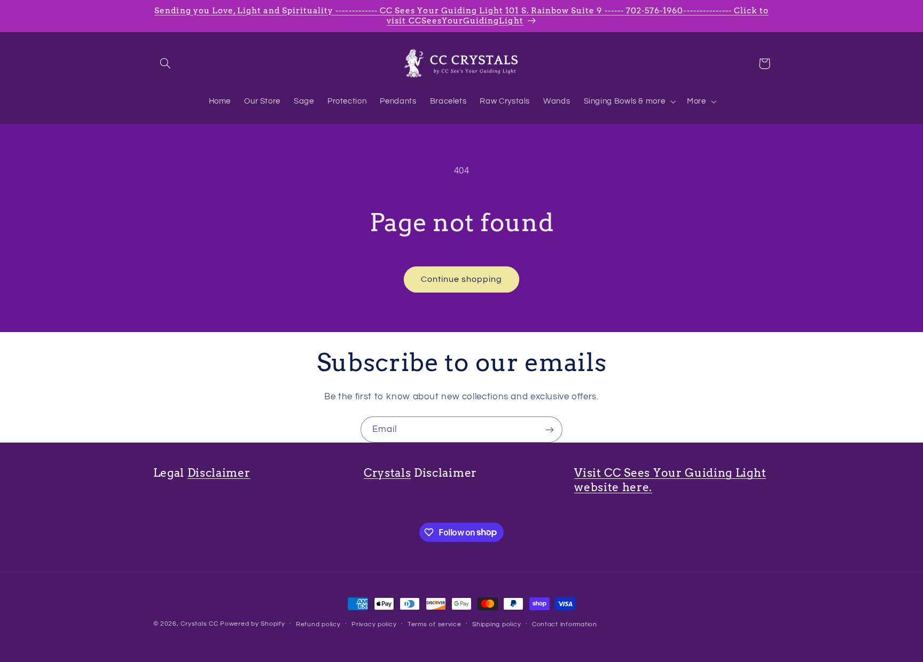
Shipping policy (496, 624)
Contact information (564, 624)
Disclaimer (219, 472)
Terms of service (435, 624)
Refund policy (318, 624)
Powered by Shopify (252, 624)
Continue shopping (462, 279)
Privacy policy (373, 624)
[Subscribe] (549, 429)
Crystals (387, 472)
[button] (165, 63)
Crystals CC (199, 624)
